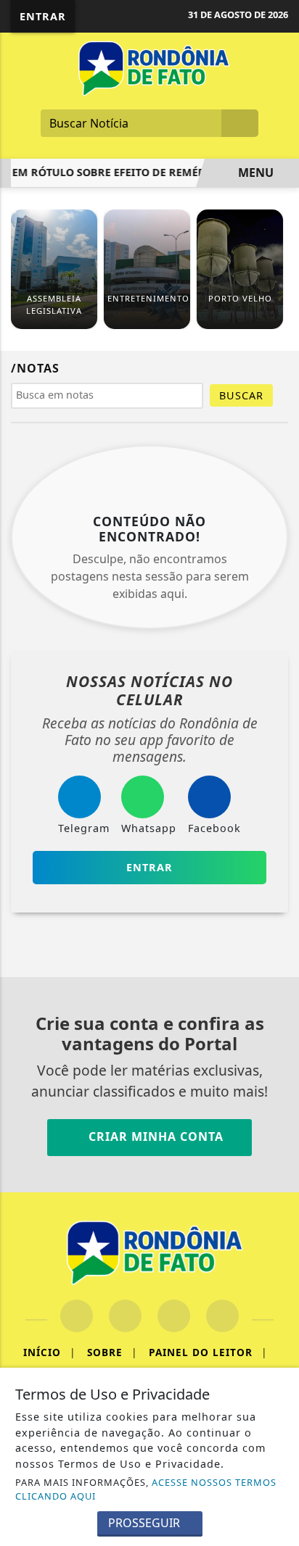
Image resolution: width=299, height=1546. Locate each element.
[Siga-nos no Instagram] (125, 1316)
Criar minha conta (154, 1136)
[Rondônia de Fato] (149, 67)
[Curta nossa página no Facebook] (76, 1316)
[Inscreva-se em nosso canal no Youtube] (222, 1316)
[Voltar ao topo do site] (278, 850)
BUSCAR (241, 395)
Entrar (43, 16)
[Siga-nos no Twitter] (173, 1316)
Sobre (112, 1352)
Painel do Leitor (208, 1352)
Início (49, 1352)
